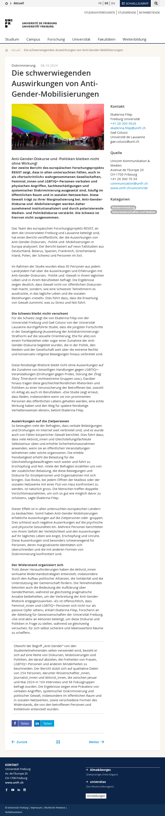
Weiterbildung (134, 39)
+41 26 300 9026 (123, 123)
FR (100, 3)
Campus (33, 39)
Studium (12, 39)
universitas (98, 782)
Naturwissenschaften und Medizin (134, 212)
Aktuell (19, 3)
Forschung (56, 39)
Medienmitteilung (123, 207)
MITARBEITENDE (149, 12)
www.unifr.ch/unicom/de (129, 188)
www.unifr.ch (14, 782)
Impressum (36, 807)
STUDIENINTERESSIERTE (99, 12)
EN (113, 3)
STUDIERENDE (127, 12)
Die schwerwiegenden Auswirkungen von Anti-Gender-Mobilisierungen (73, 50)
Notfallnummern (13, 812)
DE (106, 3)
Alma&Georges (100, 770)
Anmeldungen (96, 796)
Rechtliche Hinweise (54, 807)
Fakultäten (106, 39)
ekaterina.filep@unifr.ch (128, 128)
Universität (81, 39)
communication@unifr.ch (129, 183)
